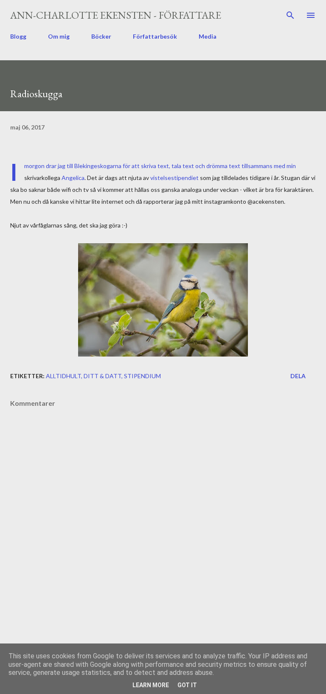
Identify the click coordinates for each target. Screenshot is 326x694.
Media (207, 36)
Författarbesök (155, 36)
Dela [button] (298, 375)
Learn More (150, 685)
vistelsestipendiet (174, 177)
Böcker (101, 36)
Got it (187, 685)
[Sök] (290, 15)
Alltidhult (63, 375)
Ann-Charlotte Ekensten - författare (115, 15)
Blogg (18, 36)
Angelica (73, 177)
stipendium (142, 375)
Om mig (59, 36)
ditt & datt (102, 375)
